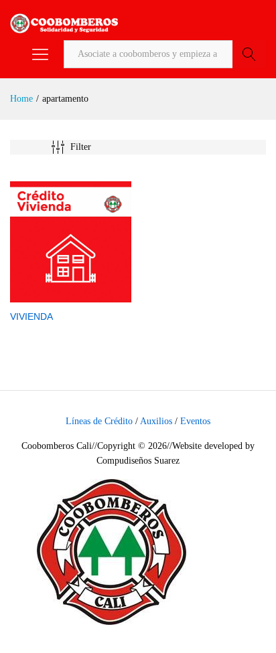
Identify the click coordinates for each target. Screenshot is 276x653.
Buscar (249, 54)
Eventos (195, 421)
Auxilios (156, 421)
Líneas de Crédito (99, 421)
